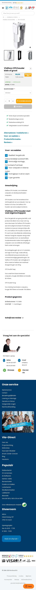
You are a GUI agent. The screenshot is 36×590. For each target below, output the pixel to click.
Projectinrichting (7, 445)
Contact (4, 393)
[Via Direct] (14, 8)
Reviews (8, 142)
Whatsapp (11, 370)
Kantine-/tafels (7, 479)
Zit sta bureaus (7, 473)
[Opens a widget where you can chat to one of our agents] (28, 586)
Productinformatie (12, 139)
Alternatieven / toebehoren (16, 133)
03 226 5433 (11, 365)
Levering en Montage (9, 398)
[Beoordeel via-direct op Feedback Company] (20, 2)
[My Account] (26, 8)
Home (3, 17)
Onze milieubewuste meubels (11, 505)
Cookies (21, 576)
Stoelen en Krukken (8, 484)
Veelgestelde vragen (9, 404)
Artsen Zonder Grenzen (10, 454)
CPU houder (21, 19)
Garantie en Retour (8, 401)
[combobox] (18, 13)
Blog (3, 456)
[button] (30, 47)
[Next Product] (30, 68)
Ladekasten (6, 493)
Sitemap (16, 579)
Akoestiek (5, 496)
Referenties (6, 448)
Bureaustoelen (7, 481)
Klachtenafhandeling (8, 407)
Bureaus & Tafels (12, 17)
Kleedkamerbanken (8, 490)
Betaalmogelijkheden (9, 395)
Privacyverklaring (11, 576)
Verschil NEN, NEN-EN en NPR (12, 498)
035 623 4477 (12, 362)
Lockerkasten (6, 487)
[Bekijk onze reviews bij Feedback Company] (19, 556)
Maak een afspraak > (11, 539)
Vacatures (5, 459)
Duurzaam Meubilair (8, 451)
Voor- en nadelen (12, 136)
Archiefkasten (6, 476)
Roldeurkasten (7, 470)
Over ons (5, 442)
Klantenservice (7, 390)
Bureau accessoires (9, 19)
